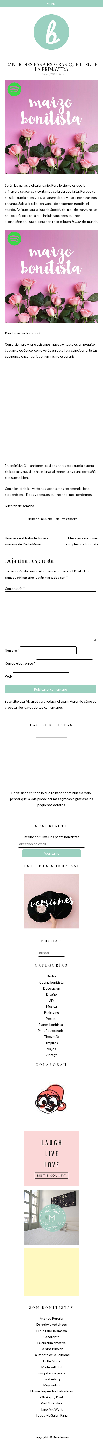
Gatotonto (51, 1337)
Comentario (15, 588)
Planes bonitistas (51, 1024)
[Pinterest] (60, 816)
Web (8, 676)
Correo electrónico (20, 663)
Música (48, 519)
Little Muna (51, 1361)
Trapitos (51, 1043)
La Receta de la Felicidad (52, 1355)
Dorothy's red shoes (51, 1324)
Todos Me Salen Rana (51, 1415)
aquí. (37, 333)
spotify (72, 519)
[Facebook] (51, 816)
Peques (51, 1018)
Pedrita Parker (51, 1403)
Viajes (51, 1049)
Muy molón (51, 1385)
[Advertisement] (51, 1272)
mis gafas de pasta (51, 1373)
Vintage (51, 1055)
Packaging (51, 1012)
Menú (51, 4)
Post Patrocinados (51, 1030)
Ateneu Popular (51, 1318)
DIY (51, 1000)
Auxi (62, 74)
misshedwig (51, 1379)
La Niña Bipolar (52, 1349)
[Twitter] (43, 816)
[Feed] (35, 816)
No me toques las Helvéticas (51, 1391)
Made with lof (51, 1367)
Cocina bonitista (51, 982)
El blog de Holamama (51, 1331)
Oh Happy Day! (51, 1397)
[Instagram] (68, 816)
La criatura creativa (51, 1343)
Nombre (12, 650)
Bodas (51, 976)
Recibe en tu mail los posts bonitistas (51, 837)
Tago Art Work (51, 1409)
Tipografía (51, 1036)
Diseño (51, 994)
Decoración (51, 988)
